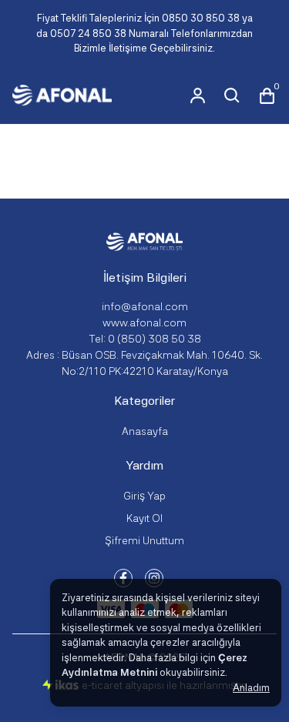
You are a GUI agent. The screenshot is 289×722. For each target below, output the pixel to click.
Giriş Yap (144, 496)
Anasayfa (145, 431)
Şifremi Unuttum (144, 540)
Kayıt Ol (144, 518)
